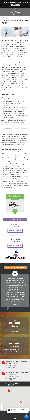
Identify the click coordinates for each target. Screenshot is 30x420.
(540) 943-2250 (15, 241)
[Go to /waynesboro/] (15, 346)
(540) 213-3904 (15, 226)
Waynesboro (16, 5)
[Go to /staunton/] (15, 325)
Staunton (25, 3)
